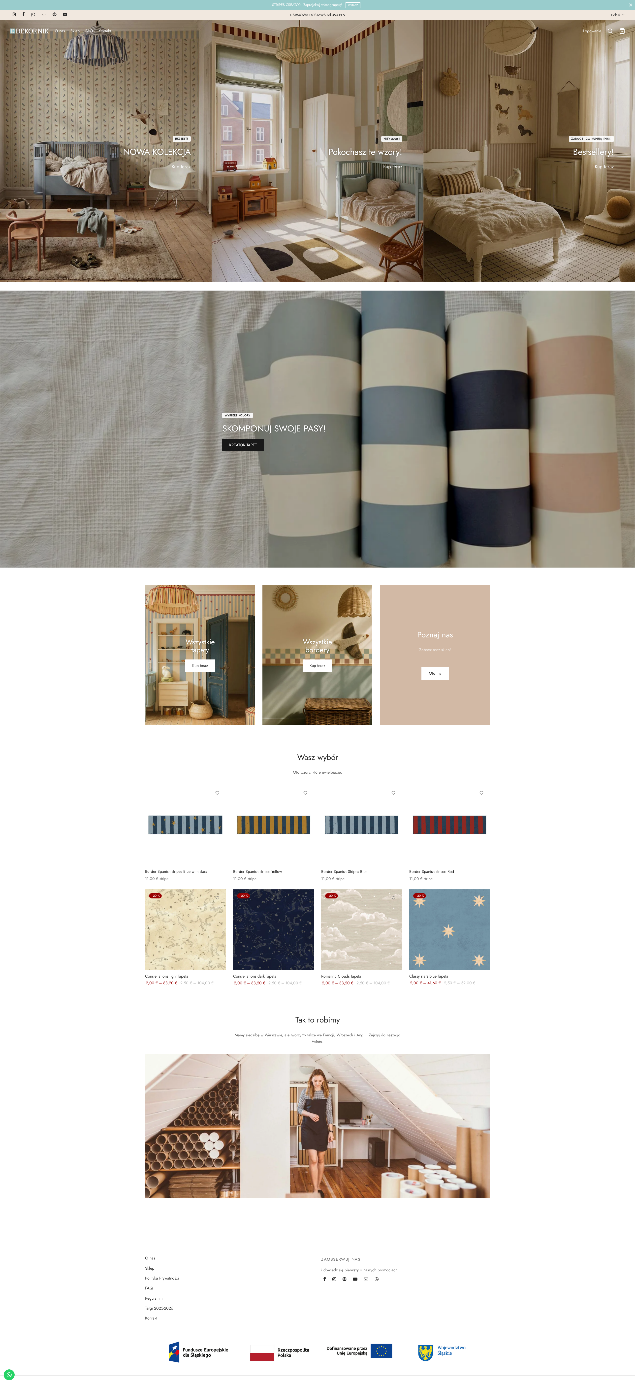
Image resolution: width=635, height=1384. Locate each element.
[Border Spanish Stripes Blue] (361, 824)
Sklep (75, 31)
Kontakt (105, 31)
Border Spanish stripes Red (431, 871)
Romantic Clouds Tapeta (341, 976)
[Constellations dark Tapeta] (273, 929)
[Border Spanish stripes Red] (449, 824)
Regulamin (153, 1298)
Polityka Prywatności (162, 1278)
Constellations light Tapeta (166, 976)
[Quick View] (217, 815)
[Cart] (622, 31)
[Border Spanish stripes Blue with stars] (185, 824)
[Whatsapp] (33, 15)
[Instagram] (14, 15)
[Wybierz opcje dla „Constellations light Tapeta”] (217, 908)
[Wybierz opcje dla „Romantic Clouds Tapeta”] (393, 908)
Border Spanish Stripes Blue (344, 871)
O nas (60, 31)
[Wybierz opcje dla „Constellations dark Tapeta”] (305, 908)
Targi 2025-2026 (159, 1308)
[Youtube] (65, 15)
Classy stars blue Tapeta (428, 976)
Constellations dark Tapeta (254, 976)
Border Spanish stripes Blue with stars (176, 871)
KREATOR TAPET (243, 445)
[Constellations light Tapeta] (185, 929)
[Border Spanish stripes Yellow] (273, 824)
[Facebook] (23, 15)
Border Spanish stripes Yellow (257, 871)
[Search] (610, 31)
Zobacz (353, 5)
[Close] (631, 5)
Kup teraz (181, 166)
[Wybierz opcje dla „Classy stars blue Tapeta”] (481, 908)
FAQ (89, 31)
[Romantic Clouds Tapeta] (361, 929)
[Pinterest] (54, 15)
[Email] (44, 15)
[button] (434, 673)
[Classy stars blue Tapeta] (449, 929)
